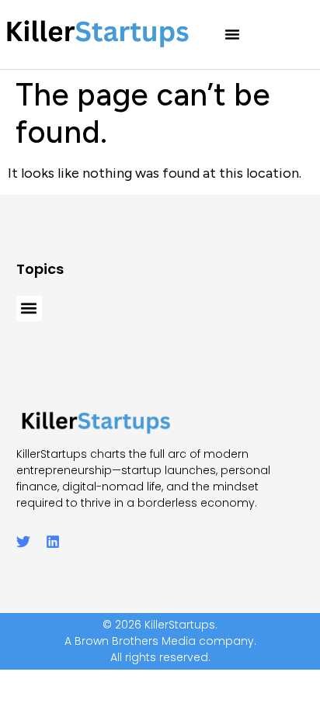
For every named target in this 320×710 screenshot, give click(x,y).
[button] (232, 34)
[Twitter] (23, 542)
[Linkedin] (53, 542)
